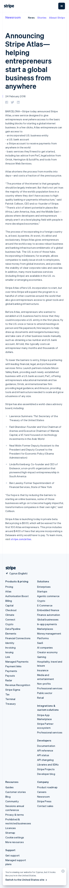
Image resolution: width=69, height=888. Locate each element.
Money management (49, 633)
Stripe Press (44, 801)
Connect (10, 619)
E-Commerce (44, 605)
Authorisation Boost (17, 596)
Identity (9, 643)
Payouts (10, 675)
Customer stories (15, 792)
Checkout (11, 610)
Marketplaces (45, 628)
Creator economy (47, 652)
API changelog (45, 760)
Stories (41, 17)
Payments (11, 671)
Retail (40, 697)
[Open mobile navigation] (61, 6)
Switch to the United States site (24, 879)
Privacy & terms (14, 814)
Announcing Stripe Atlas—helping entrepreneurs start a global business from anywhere (28, 60)
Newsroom (13, 17)
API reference (45, 750)
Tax (7, 694)
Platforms (43, 638)
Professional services (49, 688)
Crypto (9, 624)
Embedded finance (48, 610)
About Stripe (57, 17)
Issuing (9, 652)
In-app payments (47, 624)
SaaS (40, 643)
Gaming (41, 657)
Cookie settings (14, 837)
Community (12, 801)
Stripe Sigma (12, 689)
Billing (8, 600)
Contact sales (45, 806)
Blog (8, 796)
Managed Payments (16, 661)
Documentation (46, 745)
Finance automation (48, 614)
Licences (10, 828)
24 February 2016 (15, 96)
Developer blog (46, 774)
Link (7, 657)
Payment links (13, 666)
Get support (12, 855)
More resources (14, 842)
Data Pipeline (13, 628)
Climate (9, 614)
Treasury (10, 703)
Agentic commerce (48, 596)
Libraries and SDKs (48, 764)
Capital (9, 605)
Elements (10, 633)
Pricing (9, 586)
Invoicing (10, 647)
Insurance (42, 670)
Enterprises (44, 586)
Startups (42, 591)
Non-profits (44, 683)
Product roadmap (47, 787)
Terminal (10, 699)
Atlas (8, 591)
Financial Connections (17, 638)
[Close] (62, 872)
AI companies (45, 647)
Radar (8, 680)
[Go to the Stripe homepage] (9, 568)
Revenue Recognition (17, 685)
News (31, 17)
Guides (9, 787)
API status (43, 755)
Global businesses (47, 619)
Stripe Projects (46, 769)
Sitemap (10, 832)
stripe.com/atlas (21, 539)
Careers (41, 792)
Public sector (44, 693)
